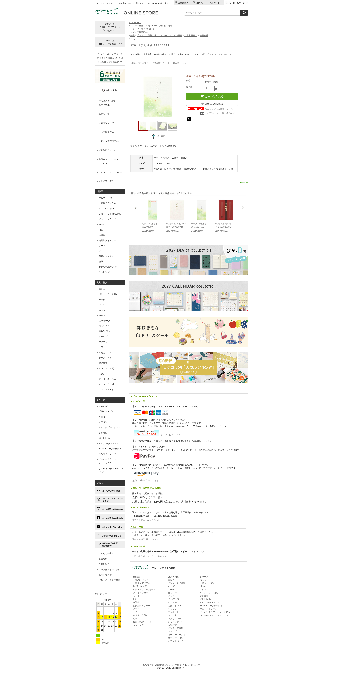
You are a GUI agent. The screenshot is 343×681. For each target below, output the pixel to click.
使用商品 (204, 35)
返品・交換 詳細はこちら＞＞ (146, 539)
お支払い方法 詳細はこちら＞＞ (147, 480)
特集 (132, 35)
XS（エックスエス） (109, 443)
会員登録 (103, 559)
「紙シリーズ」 (106, 411)
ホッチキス (104, 326)
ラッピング (104, 272)
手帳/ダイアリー (106, 198)
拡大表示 (161, 136)
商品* (133, 38)
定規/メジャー (105, 331)
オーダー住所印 (106, 384)
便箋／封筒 (144, 26)
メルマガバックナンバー (110, 172)
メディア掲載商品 (139, 32)
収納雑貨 (103, 363)
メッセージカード (107, 219)
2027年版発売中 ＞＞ (110, 42)
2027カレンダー (107, 208)
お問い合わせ (105, 574)
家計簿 (102, 235)
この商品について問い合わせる (220, 113)
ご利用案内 (104, 564)
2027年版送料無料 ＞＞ (110, 27)
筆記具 (102, 289)
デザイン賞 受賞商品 (109, 141)
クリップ (103, 336)
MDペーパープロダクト (110, 448)
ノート (102, 245)
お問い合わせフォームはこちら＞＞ (149, 556)
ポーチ (102, 305)
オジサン (103, 422)
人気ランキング (106, 123)
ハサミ (102, 315)
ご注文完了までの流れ (109, 569)
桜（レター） (152, 29)
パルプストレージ (107, 454)
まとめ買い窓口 (106, 181)
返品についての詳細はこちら (219, 108)
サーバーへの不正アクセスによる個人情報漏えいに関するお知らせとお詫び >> (110, 58)
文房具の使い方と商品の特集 (107, 103)
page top (244, 182)
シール (102, 224)
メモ (101, 251)
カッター (103, 310)
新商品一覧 (104, 114)
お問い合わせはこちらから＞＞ (216, 54)
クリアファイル (106, 357)
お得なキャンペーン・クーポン (109, 161)
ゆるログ (103, 406)
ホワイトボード (106, 389)
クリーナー (104, 347)
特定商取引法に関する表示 (187, 664)
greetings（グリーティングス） (111, 470)
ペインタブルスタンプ (109, 427)
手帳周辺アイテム (107, 203)
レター (133, 26)
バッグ (102, 299)
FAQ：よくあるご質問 (109, 580)
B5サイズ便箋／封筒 (162, 26)
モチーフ (134, 29)
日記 (101, 229)
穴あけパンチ (105, 352)
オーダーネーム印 (107, 379)
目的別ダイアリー (107, 240)
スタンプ (103, 373)
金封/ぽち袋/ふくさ (108, 267)
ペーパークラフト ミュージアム (107, 461)
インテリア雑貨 (106, 368)
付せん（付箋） (106, 256)
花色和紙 (103, 433)
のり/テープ (104, 320)
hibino (102, 417)
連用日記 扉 (104, 438)
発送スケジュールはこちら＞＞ (147, 520)
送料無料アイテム (107, 150)
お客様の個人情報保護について (158, 664)
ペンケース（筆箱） (108, 294)
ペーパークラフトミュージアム (215, 612)
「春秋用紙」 (190, 35)
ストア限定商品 (106, 132)
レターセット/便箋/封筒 (110, 214)
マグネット (104, 342)
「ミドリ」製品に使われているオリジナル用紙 (159, 35)
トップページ (135, 22)
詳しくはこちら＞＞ (170, 435)
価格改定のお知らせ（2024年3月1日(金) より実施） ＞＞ (158, 63)
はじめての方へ (106, 553)
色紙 (101, 261)
